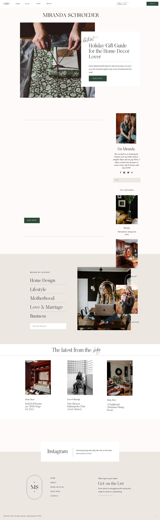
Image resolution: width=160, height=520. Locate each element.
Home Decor (29, 399)
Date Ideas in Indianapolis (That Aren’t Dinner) (76, 407)
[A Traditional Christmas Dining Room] (120, 378)
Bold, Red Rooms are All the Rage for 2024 (33, 407)
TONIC (39, 516)
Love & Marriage (73, 399)
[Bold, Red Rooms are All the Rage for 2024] (38, 377)
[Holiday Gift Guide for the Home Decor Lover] (57, 60)
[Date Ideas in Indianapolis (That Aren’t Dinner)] (80, 377)
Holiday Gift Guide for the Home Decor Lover (109, 51)
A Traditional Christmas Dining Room (115, 407)
